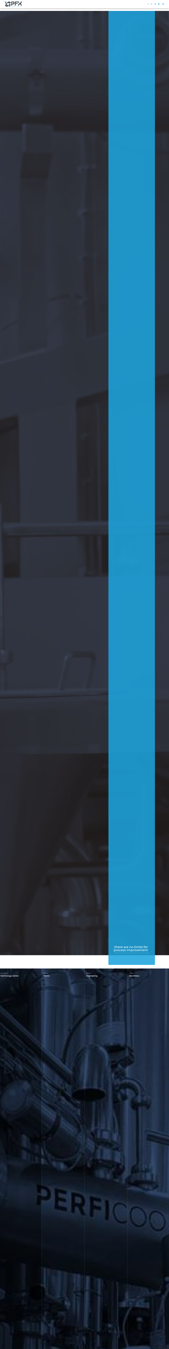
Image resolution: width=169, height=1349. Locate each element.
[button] (163, 4)
